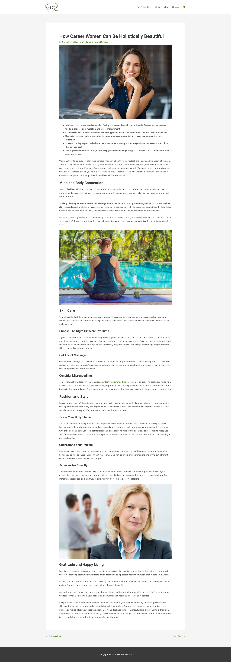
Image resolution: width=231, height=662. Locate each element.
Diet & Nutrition (144, 7)
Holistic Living (161, 7)
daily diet (109, 207)
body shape (100, 423)
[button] (184, 7)
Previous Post (54, 636)
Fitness (175, 7)
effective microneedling (114, 382)
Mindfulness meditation (93, 193)
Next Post (179, 636)
